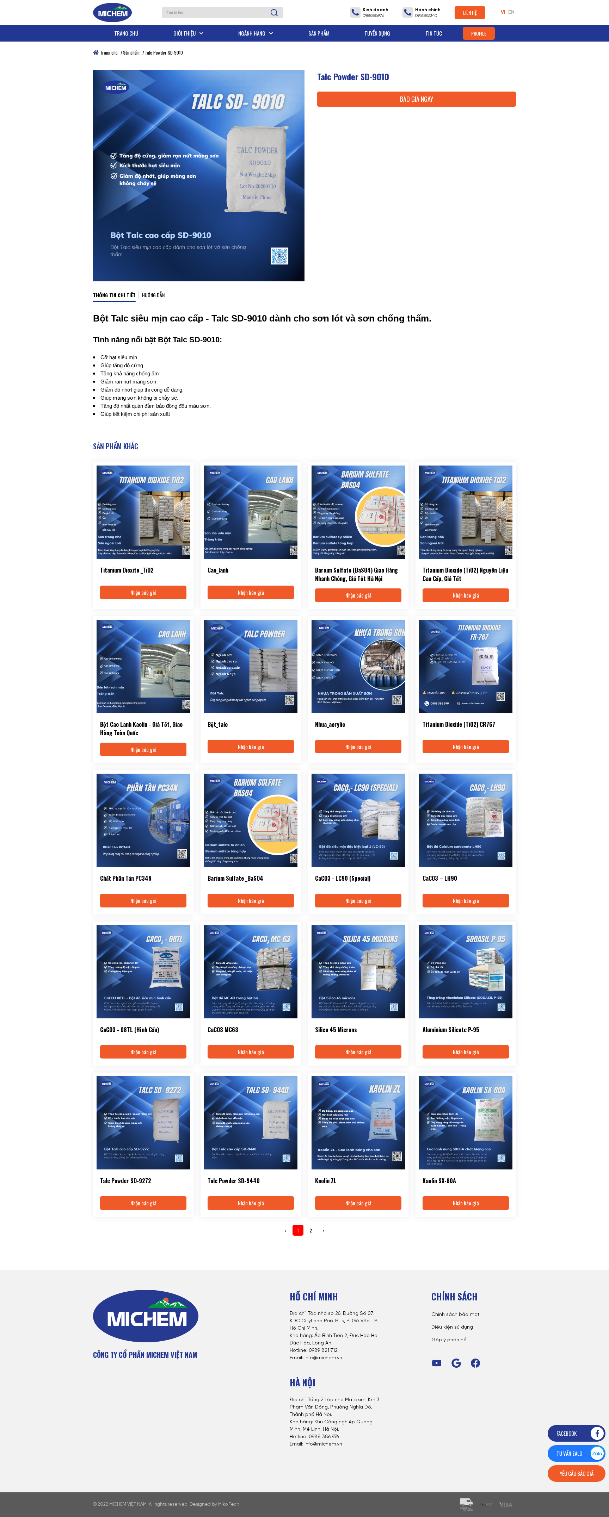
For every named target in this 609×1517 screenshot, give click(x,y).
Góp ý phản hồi (449, 1340)
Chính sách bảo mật (455, 1314)
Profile (478, 33)
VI (503, 12)
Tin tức (433, 33)
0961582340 (426, 15)
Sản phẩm (319, 33)
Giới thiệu (185, 33)
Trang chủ (126, 33)
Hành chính (428, 10)
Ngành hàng (252, 33)
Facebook (566, 1433)
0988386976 (373, 15)
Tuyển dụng (377, 33)
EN (511, 12)
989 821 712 (325, 1350)
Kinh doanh (375, 10)
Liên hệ (470, 12)
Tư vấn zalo (569, 1453)
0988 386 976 (324, 1437)
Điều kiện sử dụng (452, 1327)
